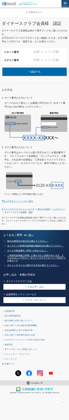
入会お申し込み (35, 286)
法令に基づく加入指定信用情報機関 (21, 325)
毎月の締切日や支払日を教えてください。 (28, 241)
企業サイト (10, 364)
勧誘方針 (9, 344)
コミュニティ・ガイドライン (18, 354)
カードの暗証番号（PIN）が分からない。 (27, 251)
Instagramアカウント (40, 373)
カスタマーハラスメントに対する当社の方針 (25, 340)
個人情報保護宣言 (13, 316)
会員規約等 (10, 311)
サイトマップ (11, 359)
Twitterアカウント (18, 373)
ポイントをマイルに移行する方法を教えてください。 (33, 265)
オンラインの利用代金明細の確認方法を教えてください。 (35, 246)
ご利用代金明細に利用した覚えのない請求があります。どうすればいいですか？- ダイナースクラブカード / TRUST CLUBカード (36, 258)
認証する (36, 71)
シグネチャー (33, 12)
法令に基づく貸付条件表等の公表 (20, 335)
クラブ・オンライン (35, 300)
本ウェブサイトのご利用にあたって (21, 349)
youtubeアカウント (51, 373)
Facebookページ (29, 373)
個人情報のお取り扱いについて (19, 320)
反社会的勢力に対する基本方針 (19, 330)
